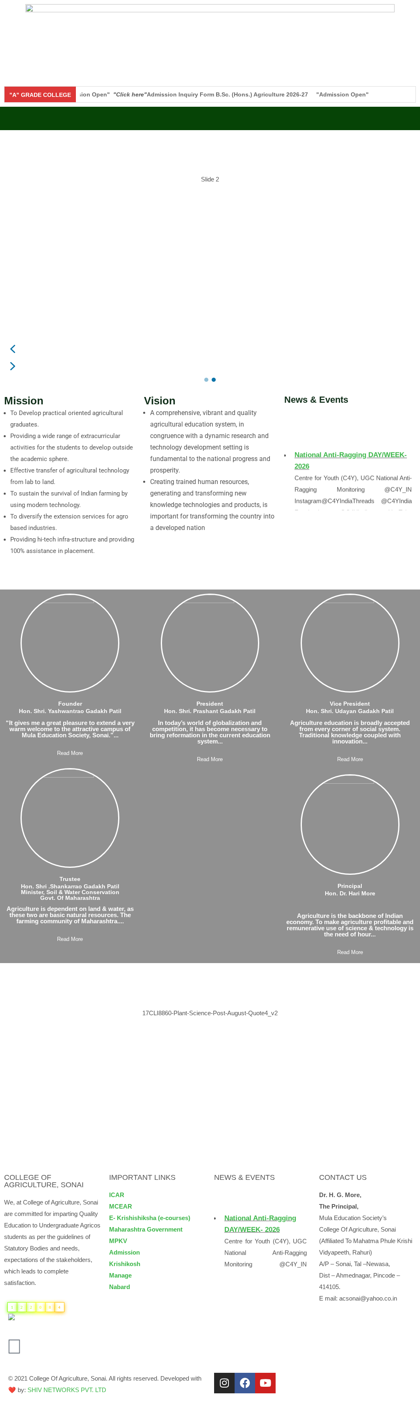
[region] (210, 260)
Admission (124, 1252)
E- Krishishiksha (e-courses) (149, 1217)
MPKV (118, 1240)
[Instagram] (224, 1383)
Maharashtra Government (146, 1229)
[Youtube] (265, 1383)
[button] (210, 118)
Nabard (119, 1286)
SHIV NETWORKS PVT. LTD (66, 1389)
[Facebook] (245, 1383)
